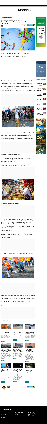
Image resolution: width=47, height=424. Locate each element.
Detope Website (14, 92)
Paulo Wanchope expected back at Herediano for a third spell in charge (5, 371)
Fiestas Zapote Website (22, 165)
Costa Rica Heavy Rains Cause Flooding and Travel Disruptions (18, 331)
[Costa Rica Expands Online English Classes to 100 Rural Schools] (6, 345)
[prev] (32, 17)
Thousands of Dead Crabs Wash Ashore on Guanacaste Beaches (39, 104)
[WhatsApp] (32, 25)
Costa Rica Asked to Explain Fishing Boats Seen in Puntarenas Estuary (5, 331)
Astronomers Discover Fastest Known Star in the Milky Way (17, 370)
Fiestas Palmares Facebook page (12, 139)
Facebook (4, 412)
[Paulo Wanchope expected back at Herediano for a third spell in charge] (6, 365)
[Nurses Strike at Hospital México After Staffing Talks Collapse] (18, 345)
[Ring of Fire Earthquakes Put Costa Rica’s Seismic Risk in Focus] (44, 94)
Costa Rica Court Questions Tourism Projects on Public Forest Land (39, 85)
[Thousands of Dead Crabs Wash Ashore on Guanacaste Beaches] (44, 104)
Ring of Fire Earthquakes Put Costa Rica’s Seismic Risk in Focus (39, 94)
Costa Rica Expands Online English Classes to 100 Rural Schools (6, 350)
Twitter (4, 417)
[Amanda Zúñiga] (2, 26)
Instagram (4, 414)
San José (36, 62)
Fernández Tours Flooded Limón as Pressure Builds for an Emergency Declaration (30, 331)
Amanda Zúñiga (8, 387)
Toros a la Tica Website (6, 255)
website (18, 301)
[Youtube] (1, 419)
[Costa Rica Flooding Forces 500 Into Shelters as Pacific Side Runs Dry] (30, 365)
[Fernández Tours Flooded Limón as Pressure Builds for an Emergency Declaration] (30, 326)
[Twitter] (30, 25)
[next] (33, 17)
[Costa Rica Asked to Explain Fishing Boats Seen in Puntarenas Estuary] (6, 326)
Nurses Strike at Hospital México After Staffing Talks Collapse (18, 350)
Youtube (4, 419)
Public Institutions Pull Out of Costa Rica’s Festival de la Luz (39, 99)
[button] (45, 9)
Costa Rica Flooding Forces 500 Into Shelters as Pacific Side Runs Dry (30, 371)
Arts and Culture (7, 20)
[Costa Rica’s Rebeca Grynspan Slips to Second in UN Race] (44, 109)
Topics (4, 20)
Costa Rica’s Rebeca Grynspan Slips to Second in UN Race (39, 109)
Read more (3, 341)
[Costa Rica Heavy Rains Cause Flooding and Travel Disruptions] (18, 326)
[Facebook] (28, 25)
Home (2, 20)
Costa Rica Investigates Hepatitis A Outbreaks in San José (39, 113)
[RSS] (1, 416)
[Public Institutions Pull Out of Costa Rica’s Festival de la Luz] (44, 99)
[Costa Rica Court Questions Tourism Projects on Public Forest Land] (44, 84)
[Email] (34, 25)
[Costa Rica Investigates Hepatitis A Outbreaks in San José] (44, 113)
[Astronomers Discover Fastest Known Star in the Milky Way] (18, 365)
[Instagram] (1, 414)
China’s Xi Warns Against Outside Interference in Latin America (29, 351)
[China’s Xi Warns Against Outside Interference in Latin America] (30, 345)
